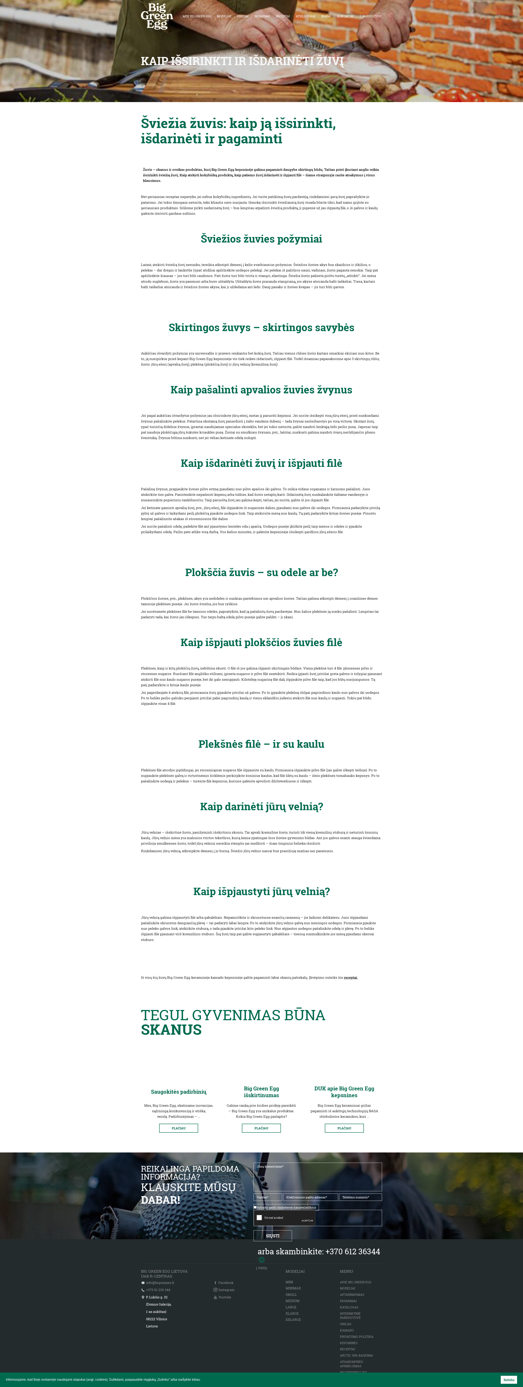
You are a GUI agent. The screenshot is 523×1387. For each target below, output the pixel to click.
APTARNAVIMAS (352, 1294)
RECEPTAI (283, 16)
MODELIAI (224, 16)
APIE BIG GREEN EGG (197, 16)
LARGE (291, 1307)
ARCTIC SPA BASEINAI (356, 1355)
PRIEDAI (243, 16)
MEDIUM (292, 1301)
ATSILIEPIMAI (305, 16)
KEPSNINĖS (349, 1343)
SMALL (291, 1294)
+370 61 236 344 (158, 1290)
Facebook (226, 1282)
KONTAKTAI (345, 16)
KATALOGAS (349, 1307)
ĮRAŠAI (326, 16)
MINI (289, 1282)
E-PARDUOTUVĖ (371, 16)
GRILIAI (345, 1324)
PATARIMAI (262, 16)
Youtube (224, 1297)
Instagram (227, 1290)
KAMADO (347, 1330)
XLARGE (292, 1313)
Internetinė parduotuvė (350, 1315)
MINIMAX (293, 1288)
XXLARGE (293, 1319)
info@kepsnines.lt (160, 1282)
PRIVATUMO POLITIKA (356, 1337)
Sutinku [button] (509, 1379)
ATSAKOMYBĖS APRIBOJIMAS (351, 1364)
